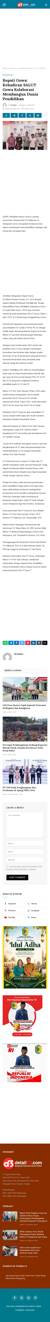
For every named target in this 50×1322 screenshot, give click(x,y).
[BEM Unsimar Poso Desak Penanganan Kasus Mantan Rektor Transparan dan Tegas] (10, 1235)
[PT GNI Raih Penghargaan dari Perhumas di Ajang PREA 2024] (25, 771)
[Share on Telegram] (14, 115)
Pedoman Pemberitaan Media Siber (23, 1306)
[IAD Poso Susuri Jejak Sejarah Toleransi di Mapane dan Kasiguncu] (25, 689)
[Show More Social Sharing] (44, 115)
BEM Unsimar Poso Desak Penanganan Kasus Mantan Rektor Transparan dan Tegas (33, 1234)
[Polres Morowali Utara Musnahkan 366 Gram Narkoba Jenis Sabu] (10, 1251)
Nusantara (8, 75)
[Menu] (4, 5)
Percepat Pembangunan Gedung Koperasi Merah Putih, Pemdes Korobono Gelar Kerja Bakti (25, 748)
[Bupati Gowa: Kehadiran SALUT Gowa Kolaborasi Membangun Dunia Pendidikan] (25, 135)
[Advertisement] (25, 38)
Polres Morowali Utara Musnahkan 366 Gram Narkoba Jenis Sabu (30, 1250)
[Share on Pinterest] (38, 115)
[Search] (46, 5)
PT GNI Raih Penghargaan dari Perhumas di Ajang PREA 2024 (19, 789)
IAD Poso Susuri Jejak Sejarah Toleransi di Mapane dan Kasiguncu (24, 706)
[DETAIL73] (26, 5)
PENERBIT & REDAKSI (25, 1310)
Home (5, 68)
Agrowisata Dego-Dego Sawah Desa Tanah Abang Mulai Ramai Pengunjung (26, 1277)
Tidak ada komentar (12, 109)
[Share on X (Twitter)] (30, 115)
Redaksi (14, 105)
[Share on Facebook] (22, 115)
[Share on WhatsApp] (6, 115)
